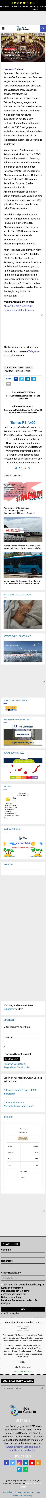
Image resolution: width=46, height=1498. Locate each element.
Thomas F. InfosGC (23, 422)
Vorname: (6, 1249)
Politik (12, 49)
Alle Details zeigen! (23, 1367)
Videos (23, 1486)
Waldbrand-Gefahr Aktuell (17, 719)
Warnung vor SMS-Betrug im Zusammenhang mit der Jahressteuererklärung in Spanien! (19, 510)
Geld (21, 367)
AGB (39, 1492)
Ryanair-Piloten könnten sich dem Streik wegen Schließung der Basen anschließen (22, 547)
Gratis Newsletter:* (11, 1272)
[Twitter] (12, 1462)
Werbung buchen (34, 8)
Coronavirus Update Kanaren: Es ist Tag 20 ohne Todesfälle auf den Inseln (23, 411)
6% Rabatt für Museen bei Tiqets (23, 1322)
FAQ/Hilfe (4, 6)
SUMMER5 (24, 1328)
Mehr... (6, 817)
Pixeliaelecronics (33, 1483)
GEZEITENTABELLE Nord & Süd (17, 636)
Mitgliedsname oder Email (17, 1026)
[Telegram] (19, 1469)
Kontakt (18, 1492)
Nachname (7, 1260)
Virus (28, 371)
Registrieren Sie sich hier (17, 1067)
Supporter (9, 1008)
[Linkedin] (25, 1462)
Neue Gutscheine (12, 829)
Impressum (29, 1492)
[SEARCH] (42, 1388)
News (6, 49)
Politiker (9, 371)
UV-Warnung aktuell (14, 753)
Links (25, 6)
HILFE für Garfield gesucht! (17, 595)
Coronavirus (10, 367)
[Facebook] (6, 1462)
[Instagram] (19, 1462)
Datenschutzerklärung (22, 1495)
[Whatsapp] (25, 1469)
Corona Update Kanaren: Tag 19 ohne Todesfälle (23, 397)
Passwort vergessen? (15, 1063)
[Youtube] (32, 1462)
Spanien (19, 371)
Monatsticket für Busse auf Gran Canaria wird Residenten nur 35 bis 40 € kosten (22, 582)
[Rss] (38, 1462)
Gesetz (29, 367)
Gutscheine (16, 6)
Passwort (8, 1037)
